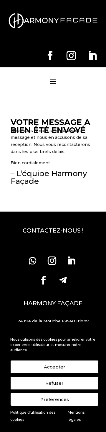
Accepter (54, 367)
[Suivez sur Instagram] (71, 55)
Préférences (54, 399)
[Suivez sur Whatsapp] (32, 260)
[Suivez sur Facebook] (50, 55)
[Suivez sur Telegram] (62, 280)
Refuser (54, 383)
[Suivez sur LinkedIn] (92, 55)
